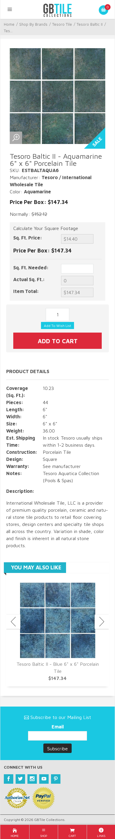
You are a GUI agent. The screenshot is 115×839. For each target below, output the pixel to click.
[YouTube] (44, 779)
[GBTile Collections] (57, 9)
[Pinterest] (55, 779)
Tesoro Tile (62, 24)
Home (9, 24)
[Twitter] (20, 779)
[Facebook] (8, 779)
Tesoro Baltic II (90, 24)
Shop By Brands (33, 24)
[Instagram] (32, 779)
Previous (13, 622)
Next (102, 622)
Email (58, 726)
